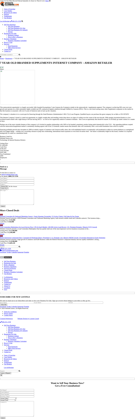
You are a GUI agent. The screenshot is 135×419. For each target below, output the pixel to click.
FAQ (5, 289)
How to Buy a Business (15, 37)
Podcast (6, 14)
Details (2, 223)
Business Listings (13, 35)
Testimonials (8, 16)
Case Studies (8, 11)
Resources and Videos (11, 279)
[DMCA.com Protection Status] (6, 258)
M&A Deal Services (14, 48)
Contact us (7, 51)
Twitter (9, 252)
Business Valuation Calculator (17, 40)
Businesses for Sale (10, 263)
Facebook (3, 252)
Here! (47, 1)
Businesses (8, 58)
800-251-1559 (16, 21)
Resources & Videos (10, 12)
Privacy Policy (8, 313)
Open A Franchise (9, 9)
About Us (7, 286)
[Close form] (1, 375)
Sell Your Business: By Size (16, 28)
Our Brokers (8, 18)
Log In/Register (5, 21)
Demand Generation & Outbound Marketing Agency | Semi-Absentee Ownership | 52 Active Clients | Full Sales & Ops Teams (39, 216)
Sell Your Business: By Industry (18, 30)
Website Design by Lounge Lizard (28, 318)
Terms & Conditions (10, 312)
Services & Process (10, 268)
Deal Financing (12, 46)
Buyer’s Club (8, 42)
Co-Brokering (8, 277)
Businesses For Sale (10, 33)
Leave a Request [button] (5, 373)
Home (2, 58)
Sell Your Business (10, 24)
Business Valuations (10, 39)
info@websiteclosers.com (9, 174)
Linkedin (14, 252)
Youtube (26, 252)
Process (10, 32)
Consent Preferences (6, 318)
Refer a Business (9, 265)
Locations (7, 288)
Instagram (20, 252)
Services (6, 44)
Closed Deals (8, 49)
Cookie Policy (8, 315)
